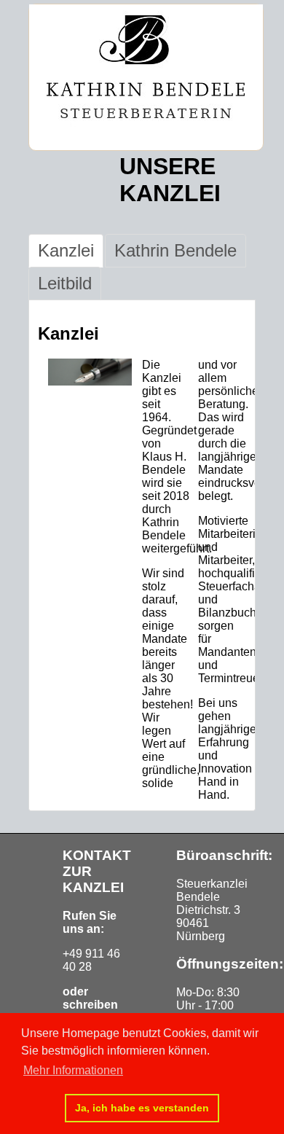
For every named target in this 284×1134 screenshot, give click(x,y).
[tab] (65, 250)
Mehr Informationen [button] (73, 1070)
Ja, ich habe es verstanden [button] (142, 1108)
